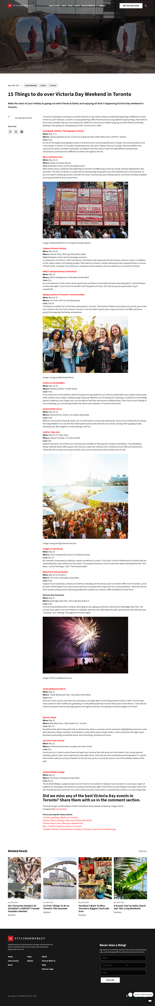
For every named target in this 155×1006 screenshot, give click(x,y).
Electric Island (49, 717)
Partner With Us (89, 5)
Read (64, 5)
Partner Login (47, 969)
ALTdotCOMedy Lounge (54, 772)
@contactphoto (60, 809)
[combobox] (114, 965)
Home (10, 956)
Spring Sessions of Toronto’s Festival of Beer (64, 294)
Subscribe (110, 980)
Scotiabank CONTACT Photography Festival (63, 131)
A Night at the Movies (53, 548)
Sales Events (54, 5)
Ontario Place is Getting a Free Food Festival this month (67, 820)
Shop (70, 5)
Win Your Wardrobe (131, 5)
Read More (12, 915)
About (77, 5)
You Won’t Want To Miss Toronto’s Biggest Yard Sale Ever (94, 908)
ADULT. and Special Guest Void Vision (60, 271)
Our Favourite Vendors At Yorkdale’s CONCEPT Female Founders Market (24, 908)
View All (143, 851)
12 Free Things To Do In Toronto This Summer (56, 907)
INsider (103, 5)
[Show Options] (135, 965)
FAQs (44, 965)
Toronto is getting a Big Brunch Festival (60, 817)
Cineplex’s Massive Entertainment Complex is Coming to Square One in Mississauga (79, 829)
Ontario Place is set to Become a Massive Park (63, 823)
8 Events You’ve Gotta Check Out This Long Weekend (130, 907)
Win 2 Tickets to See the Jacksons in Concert (62, 826)
